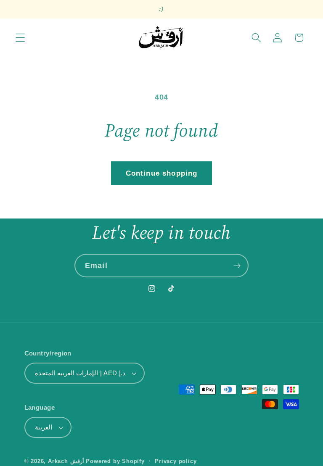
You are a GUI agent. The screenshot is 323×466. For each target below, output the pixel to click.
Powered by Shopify (115, 461)
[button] (20, 37)
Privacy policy (175, 461)
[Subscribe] (237, 265)
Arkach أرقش (66, 461)
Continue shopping (162, 173)
